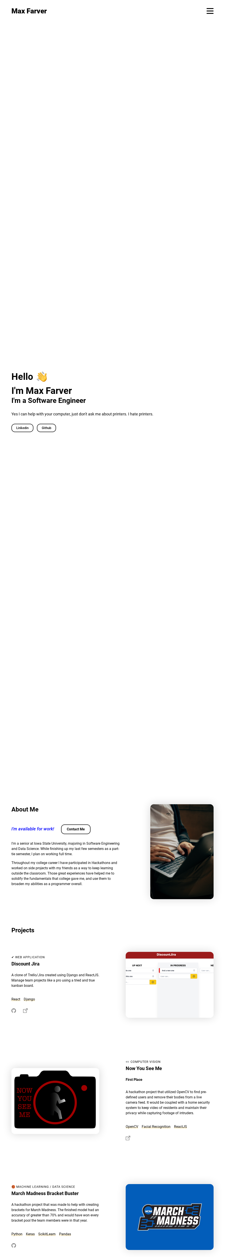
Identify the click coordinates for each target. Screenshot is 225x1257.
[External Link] (13, 1011)
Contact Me (76, 829)
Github (46, 428)
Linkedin (22, 428)
